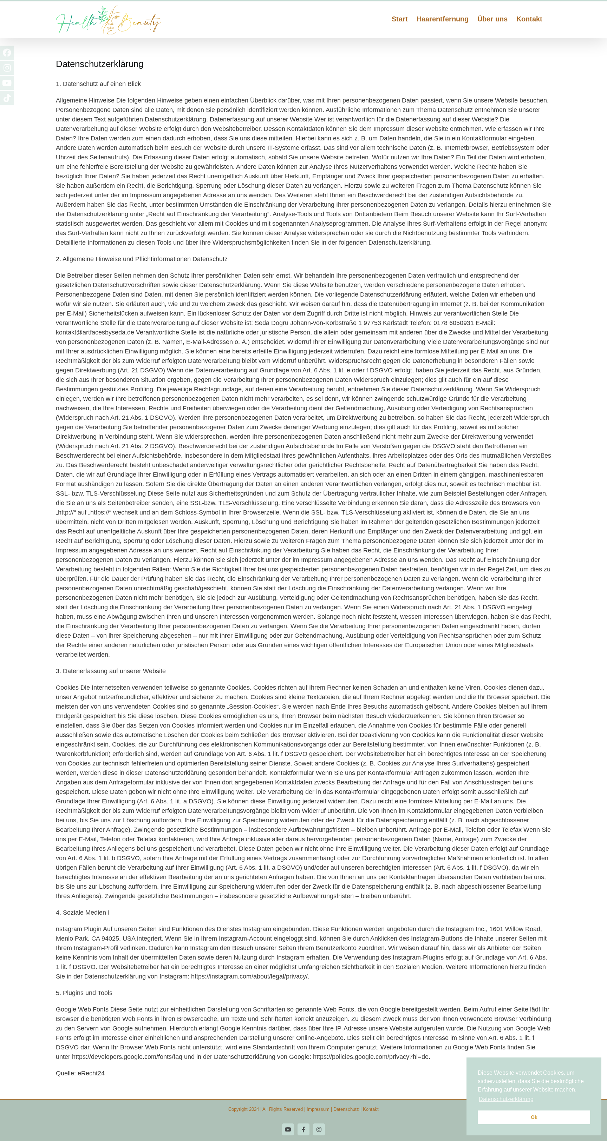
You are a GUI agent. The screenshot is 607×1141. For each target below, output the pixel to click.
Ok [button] (534, 1117)
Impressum (318, 1109)
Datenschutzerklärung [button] (506, 1099)
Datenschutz (346, 1109)
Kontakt (371, 1109)
